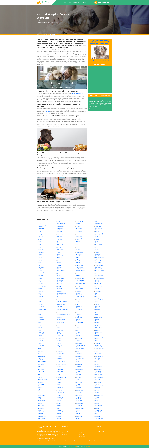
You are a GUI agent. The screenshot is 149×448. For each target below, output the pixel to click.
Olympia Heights (79, 309)
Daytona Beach (41, 355)
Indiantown (59, 306)
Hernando (59, 275)
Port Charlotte (79, 394)
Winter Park (97, 408)
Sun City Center (98, 298)
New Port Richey (79, 267)
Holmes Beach (60, 290)
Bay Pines (40, 247)
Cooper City (40, 324)
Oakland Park (79, 294)
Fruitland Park (60, 231)
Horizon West (60, 294)
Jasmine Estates (60, 322)
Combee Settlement (42, 320)
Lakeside (59, 366)
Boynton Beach (41, 273)
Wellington (97, 368)
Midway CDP (78, 244)
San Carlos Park (98, 238)
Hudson (58, 296)
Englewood (40, 389)
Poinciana (78, 389)
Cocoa (39, 314)
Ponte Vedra (78, 392)
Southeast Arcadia (99, 275)
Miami (77, 229)
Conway (39, 322)
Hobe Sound (59, 283)
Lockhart (59, 395)
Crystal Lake (40, 340)
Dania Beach (40, 351)
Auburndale (40, 236)
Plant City (78, 385)
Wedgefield (97, 364)
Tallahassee (97, 309)
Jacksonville (59, 317)
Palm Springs (79, 346)
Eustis (39, 394)
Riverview (78, 415)
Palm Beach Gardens (80, 338)
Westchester (98, 389)
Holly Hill (59, 286)
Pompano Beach (79, 390)
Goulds (58, 254)
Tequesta (97, 322)
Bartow (39, 244)
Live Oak (59, 394)
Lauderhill (59, 379)
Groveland (59, 260)
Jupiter (58, 325)
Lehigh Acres (60, 387)
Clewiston (40, 312)
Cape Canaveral (41, 290)
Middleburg (78, 241)
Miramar (78, 251)
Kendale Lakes (60, 330)
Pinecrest (78, 379)
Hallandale (59, 268)
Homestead (59, 291)
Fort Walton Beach (61, 225)
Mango (58, 408)
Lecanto (58, 384)
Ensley (39, 390)
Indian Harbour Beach (62, 301)
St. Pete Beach (98, 290)
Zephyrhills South (99, 418)
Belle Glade (40, 257)
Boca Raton (40, 268)
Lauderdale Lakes (61, 376)
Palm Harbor (79, 343)
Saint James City (98, 228)
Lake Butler (59, 346)
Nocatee (78, 275)
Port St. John (79, 398)
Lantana (59, 372)
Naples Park (78, 260)
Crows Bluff (40, 337)
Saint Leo (97, 231)
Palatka (77, 333)
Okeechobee (79, 306)
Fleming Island (41, 405)
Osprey (77, 325)
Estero (39, 392)
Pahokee (78, 332)
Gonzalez (59, 252)
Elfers (39, 385)
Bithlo (39, 265)
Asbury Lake (40, 233)
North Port (78, 286)
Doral (39, 372)
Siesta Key (97, 255)
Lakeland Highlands (61, 364)
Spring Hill (97, 280)
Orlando (78, 319)
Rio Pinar (78, 411)
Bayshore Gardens (42, 251)
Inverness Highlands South (63, 309)
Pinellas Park (79, 382)
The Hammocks (98, 329)
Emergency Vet (65, 429)
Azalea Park (40, 241)
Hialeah (58, 277)
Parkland (78, 359)
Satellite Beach (98, 246)
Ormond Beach (79, 322)
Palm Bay (78, 335)
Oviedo (77, 327)
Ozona (77, 329)
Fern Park (40, 398)
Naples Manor (79, 259)
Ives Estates (59, 316)
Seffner (96, 251)
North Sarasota (79, 288)
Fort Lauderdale (41, 411)
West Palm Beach (99, 377)
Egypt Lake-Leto (41, 384)
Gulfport (59, 265)
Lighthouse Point (61, 392)
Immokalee (59, 299)
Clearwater (40, 307)
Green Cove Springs (61, 255)
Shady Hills (97, 254)
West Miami (97, 376)
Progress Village (79, 403)
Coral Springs (41, 327)
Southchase (97, 273)
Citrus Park (40, 304)
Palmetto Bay (79, 353)
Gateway (59, 238)
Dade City (40, 348)
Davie (39, 353)
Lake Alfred (59, 345)
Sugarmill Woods (99, 294)
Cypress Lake (41, 346)
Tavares (97, 319)
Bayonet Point (41, 249)
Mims (77, 247)
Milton (77, 246)
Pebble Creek (79, 364)
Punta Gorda (79, 405)
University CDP (98, 345)
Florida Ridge (41, 408)
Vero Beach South (99, 356)
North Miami (79, 281)
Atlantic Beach (41, 234)
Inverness (59, 307)
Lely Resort (59, 390)
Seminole (97, 252)
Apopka (39, 229)
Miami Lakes (79, 234)
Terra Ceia (97, 324)
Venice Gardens (98, 353)
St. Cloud (97, 288)
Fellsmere (40, 397)
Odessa (77, 303)
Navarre (78, 264)
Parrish (77, 361)
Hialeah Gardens (60, 278)
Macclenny (59, 405)
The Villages (98, 330)
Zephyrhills (97, 416)
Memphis (78, 226)
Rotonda (97, 221)
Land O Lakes (60, 369)
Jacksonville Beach (61, 319)
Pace (77, 330)
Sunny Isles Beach (99, 299)
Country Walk (41, 333)
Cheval (39, 301)
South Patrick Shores (99, 270)
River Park (78, 413)
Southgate (97, 277)
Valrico (96, 350)
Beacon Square (41, 252)
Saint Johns (97, 229)
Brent (39, 280)
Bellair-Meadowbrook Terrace (44, 255)
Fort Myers (40, 415)
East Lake (40, 377)
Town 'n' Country (99, 337)
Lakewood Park (60, 368)
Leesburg (59, 385)
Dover (39, 374)
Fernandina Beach (42, 400)
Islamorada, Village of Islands (63, 314)
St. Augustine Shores (99, 286)
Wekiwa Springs (98, 366)
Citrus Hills (40, 303)
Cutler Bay (40, 343)
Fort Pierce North (61, 223)
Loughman (59, 400)
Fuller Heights (60, 234)
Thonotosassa (98, 332)
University (97, 343)
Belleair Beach (41, 260)
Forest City (40, 410)
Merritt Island (79, 228)
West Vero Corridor (99, 385)
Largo (58, 374)
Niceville (78, 273)
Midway (77, 242)
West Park (97, 379)
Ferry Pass (40, 402)
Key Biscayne (42, 34)
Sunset (96, 303)
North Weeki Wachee (80, 290)
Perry (77, 372)
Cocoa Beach (40, 316)
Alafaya (39, 223)
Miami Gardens (79, 233)
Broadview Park (41, 281)
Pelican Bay (78, 366)
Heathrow (59, 273)
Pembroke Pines (79, 369)
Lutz (58, 402)
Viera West (97, 359)
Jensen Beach (60, 324)
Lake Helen (59, 350)
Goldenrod (59, 251)
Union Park (97, 342)
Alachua (39, 221)
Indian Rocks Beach (61, 304)
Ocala (77, 298)
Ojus (77, 304)
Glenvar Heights (60, 244)
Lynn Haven (59, 403)
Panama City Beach (80, 358)
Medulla (78, 223)
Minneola (78, 249)
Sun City (97, 296)
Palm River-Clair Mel (80, 345)
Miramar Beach (79, 252)
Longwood (59, 398)
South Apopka (98, 260)
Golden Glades (60, 249)
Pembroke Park (79, 368)
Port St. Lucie (79, 400)
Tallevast (97, 311)
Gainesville (59, 236)
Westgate (97, 390)
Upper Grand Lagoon (99, 348)
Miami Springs (79, 238)
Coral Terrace (41, 329)
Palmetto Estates (79, 355)
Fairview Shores (41, 395)
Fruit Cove (59, 229)
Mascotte (59, 416)
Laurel (58, 381)
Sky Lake (97, 259)
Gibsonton (59, 239)
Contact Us (76, 2)
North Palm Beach (80, 285)
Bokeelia (40, 270)
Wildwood (97, 397)
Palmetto (78, 351)
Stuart (96, 293)
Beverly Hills (40, 264)
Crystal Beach (41, 338)
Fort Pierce (59, 221)
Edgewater (40, 382)
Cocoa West (40, 317)
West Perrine (98, 382)
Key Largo (59, 337)
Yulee (96, 415)
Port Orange (79, 395)
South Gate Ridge (99, 265)
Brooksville (40, 283)
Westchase (97, 387)
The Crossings (98, 327)
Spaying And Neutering (84, 434)
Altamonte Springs (42, 225)
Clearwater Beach (42, 309)
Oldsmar (78, 307)
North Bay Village (80, 277)
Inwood (58, 311)
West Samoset (98, 384)
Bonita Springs (41, 272)
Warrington (97, 363)
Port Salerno (79, 397)
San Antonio (98, 236)
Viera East (97, 358)
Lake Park (59, 356)
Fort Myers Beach (42, 416)
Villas (96, 361)
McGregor (59, 418)
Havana (58, 272)
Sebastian (97, 247)
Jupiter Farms (60, 327)
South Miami (98, 267)
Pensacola (78, 371)
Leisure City (59, 389)
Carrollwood (40, 294)
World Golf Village (99, 411)
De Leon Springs (41, 356)
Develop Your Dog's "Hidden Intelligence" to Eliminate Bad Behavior (100, 41)
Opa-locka (78, 314)
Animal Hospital (65, 431)
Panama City (78, 356)
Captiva (39, 293)
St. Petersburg (98, 291)
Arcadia (39, 231)
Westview (97, 394)
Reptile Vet (81, 431)
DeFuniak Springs (42, 361)
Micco (77, 239)
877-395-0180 (103, 2)
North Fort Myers (80, 278)
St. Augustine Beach (99, 285)
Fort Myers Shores (42, 418)
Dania (39, 350)
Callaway (40, 288)
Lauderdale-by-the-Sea (62, 377)
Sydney (96, 307)
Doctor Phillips (41, 369)
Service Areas (83, 2)
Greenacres (59, 257)
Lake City (59, 348)
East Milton (40, 381)
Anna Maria (40, 226)
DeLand (39, 363)
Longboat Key (60, 397)
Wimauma (97, 403)
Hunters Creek (60, 298)
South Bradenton (99, 262)
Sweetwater (97, 306)
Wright (96, 413)
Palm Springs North (80, 348)
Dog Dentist (65, 432)
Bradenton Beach (42, 277)
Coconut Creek (41, 319)
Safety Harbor (98, 226)
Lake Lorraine (60, 351)
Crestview (40, 335)
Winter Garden (98, 405)
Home (65, 2)
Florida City (40, 407)
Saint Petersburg (99, 233)
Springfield (97, 281)
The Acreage (98, 325)
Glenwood (59, 246)
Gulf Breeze (59, 262)
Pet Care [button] (70, 2)
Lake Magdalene (60, 353)
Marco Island (60, 411)
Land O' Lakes (60, 371)
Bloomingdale (41, 267)
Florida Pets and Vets (72, 446)
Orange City (78, 316)
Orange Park (79, 317)
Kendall (58, 332)
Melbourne (78, 225)
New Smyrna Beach (80, 270)
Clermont (40, 311)
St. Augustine (98, 283)
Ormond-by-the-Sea (80, 324)
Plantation (78, 387)
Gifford (58, 241)
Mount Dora (78, 254)
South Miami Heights (99, 268)
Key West (59, 338)
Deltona (39, 366)
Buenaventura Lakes (42, 286)
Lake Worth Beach (61, 361)
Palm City (78, 340)
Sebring (97, 249)
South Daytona (98, 264)
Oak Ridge (78, 293)
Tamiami (97, 314)
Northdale (78, 291)
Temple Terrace (98, 320)
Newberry (78, 272)
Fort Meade (40, 413)
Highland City (60, 281)
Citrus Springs (41, 306)
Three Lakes (98, 333)
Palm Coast (78, 342)
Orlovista (78, 320)
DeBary (39, 358)
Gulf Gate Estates (60, 264)
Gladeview (59, 242)
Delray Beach (41, 364)
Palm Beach (78, 337)
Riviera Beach (79, 416)
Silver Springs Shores (99, 257)
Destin (39, 368)
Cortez (39, 330)
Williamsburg (98, 398)
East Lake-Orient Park (42, 379)
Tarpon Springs (98, 317)
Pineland (78, 381)
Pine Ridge (78, 377)
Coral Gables (40, 325)
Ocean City (78, 299)
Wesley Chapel (98, 369)
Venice (96, 351)
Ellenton (39, 387)
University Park (98, 346)
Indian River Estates (61, 303)
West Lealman (98, 371)
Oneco (77, 311)
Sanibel (96, 241)
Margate (59, 413)
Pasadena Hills (79, 363)
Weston (97, 392)
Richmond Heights (80, 408)
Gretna (58, 259)
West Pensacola (98, 381)
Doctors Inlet (41, 371)
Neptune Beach (79, 265)
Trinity (96, 340)
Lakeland (59, 363)
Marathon (59, 410)
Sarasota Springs (99, 244)
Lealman (59, 382)
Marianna (59, 415)
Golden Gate (59, 247)
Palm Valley (78, 350)
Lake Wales (59, 358)
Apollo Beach (41, 228)
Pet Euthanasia (82, 429)
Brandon (40, 278)
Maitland (59, 407)
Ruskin (96, 225)
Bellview (39, 262)
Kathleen (59, 329)
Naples (77, 257)
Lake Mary (59, 355)
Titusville (97, 335)
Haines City (59, 267)
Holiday (58, 285)
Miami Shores (79, 236)
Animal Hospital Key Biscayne (51, 34)
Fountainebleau (60, 226)
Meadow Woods (79, 221)
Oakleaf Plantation (80, 296)
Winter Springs (98, 410)
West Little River (98, 372)
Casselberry (40, 298)
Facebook (88, 446)
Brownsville (40, 285)
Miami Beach (79, 231)
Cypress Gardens (41, 345)
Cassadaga (40, 296)
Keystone (59, 340)
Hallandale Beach (60, 270)
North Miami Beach (80, 283)
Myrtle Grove (79, 255)
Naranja (78, 262)
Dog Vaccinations (66, 434)
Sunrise (96, 301)
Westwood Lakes (99, 395)
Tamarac (97, 312)
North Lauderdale (80, 280)
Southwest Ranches (99, 278)
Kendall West (60, 333)
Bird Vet (81, 432)
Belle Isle (40, 259)
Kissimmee (59, 342)
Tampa (96, 316)
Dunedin (40, 376)
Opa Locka (78, 312)
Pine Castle (78, 374)
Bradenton (40, 275)
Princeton (78, 402)
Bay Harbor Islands (42, 246)
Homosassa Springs (61, 293)
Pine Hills (78, 376)
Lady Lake (59, 343)
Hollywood (59, 288)
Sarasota (97, 242)
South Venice (98, 272)
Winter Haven (98, 407)
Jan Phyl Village (60, 320)
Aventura (40, 238)
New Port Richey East (80, 268)
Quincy (77, 407)
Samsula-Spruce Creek (100, 234)
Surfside (97, 304)
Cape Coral (40, 291)
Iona (58, 312)
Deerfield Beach (41, 359)
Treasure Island (98, 338)
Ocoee (77, 301)
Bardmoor (40, 242)
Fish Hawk (40, 403)
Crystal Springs (41, 342)
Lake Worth (59, 359)
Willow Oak (97, 400)
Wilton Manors (98, 402)
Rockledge (78, 418)
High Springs (60, 280)
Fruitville (59, 233)
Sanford (97, 239)
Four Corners (60, 228)
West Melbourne (98, 374)
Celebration (40, 299)
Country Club (41, 332)
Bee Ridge (40, 254)
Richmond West (79, 410)
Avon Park (40, 239)
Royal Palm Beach (99, 223)
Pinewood (78, 384)
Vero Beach (97, 355)
